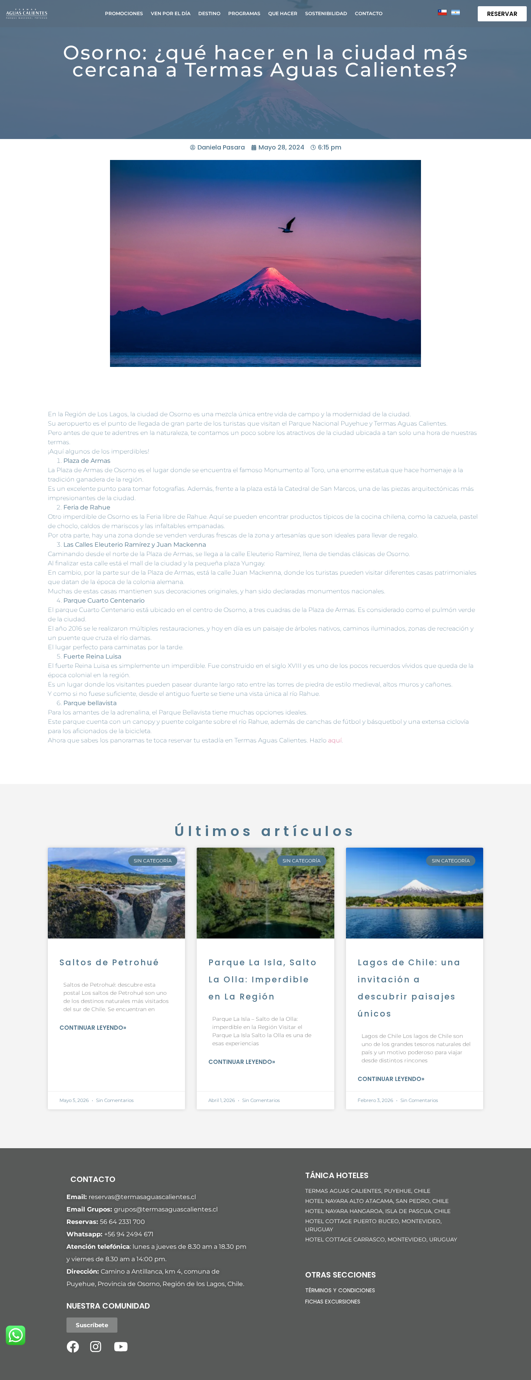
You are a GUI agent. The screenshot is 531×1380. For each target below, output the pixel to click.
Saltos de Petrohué (109, 962)
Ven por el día (170, 13)
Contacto (369, 13)
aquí (335, 740)
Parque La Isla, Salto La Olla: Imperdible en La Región (262, 979)
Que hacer (282, 13)
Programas (244, 13)
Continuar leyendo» (92, 1028)
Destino (209, 13)
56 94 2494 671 (131, 1234)
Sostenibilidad (326, 13)
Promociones (124, 13)
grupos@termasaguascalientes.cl (166, 1209)
